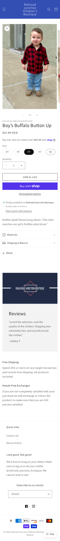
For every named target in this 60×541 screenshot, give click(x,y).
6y (50, 151)
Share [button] (9, 253)
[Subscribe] (48, 494)
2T (9, 152)
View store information (19, 211)
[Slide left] (23, 115)
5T (42, 152)
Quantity (7, 159)
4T (29, 151)
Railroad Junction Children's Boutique (28, 532)
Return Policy (14, 443)
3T (20, 152)
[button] (4, 9)
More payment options (30, 194)
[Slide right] (37, 115)
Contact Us (12, 435)
